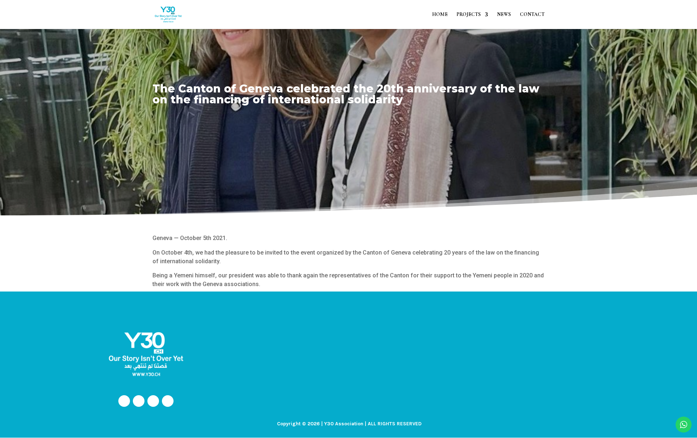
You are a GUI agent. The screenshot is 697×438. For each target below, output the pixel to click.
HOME (440, 14)
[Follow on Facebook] (124, 401)
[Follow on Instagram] (138, 401)
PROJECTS (469, 14)
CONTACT (532, 14)
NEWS (504, 14)
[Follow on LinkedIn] (168, 401)
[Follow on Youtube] (153, 401)
